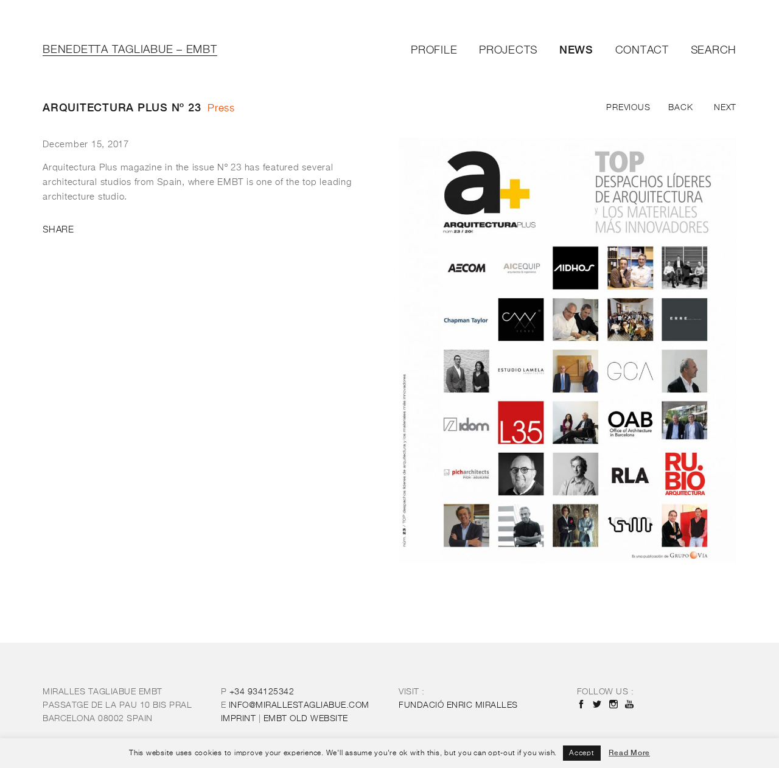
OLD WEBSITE (306, 718)
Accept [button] (582, 753)
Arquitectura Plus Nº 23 (122, 107)
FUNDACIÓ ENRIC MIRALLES (458, 705)
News (576, 49)
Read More (629, 753)
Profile (434, 50)
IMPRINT (238, 718)
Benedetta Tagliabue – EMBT (130, 49)
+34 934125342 (262, 692)
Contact (642, 50)
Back (680, 107)
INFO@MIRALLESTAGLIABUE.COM (299, 705)
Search (714, 50)
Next (725, 107)
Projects (508, 50)
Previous (628, 107)
